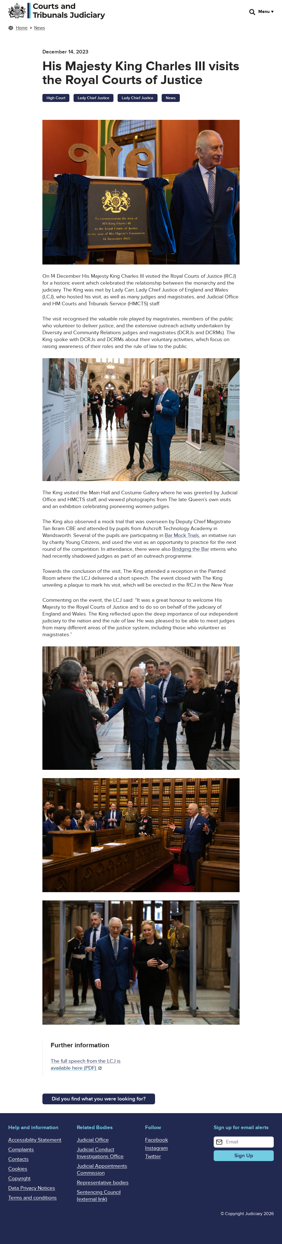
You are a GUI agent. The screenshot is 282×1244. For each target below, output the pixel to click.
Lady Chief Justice (93, 98)
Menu (264, 11)
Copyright (19, 1178)
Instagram (156, 1148)
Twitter (153, 1156)
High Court (56, 98)
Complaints (21, 1149)
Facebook (156, 1140)
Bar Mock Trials (182, 535)
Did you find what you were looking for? (99, 1099)
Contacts (18, 1159)
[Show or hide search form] (252, 12)
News (39, 28)
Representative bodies (103, 1183)
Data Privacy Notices (31, 1188)
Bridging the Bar (190, 549)
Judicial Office (93, 1140)
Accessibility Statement (34, 1140)
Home (22, 28)
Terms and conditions (32, 1198)
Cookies (17, 1169)
